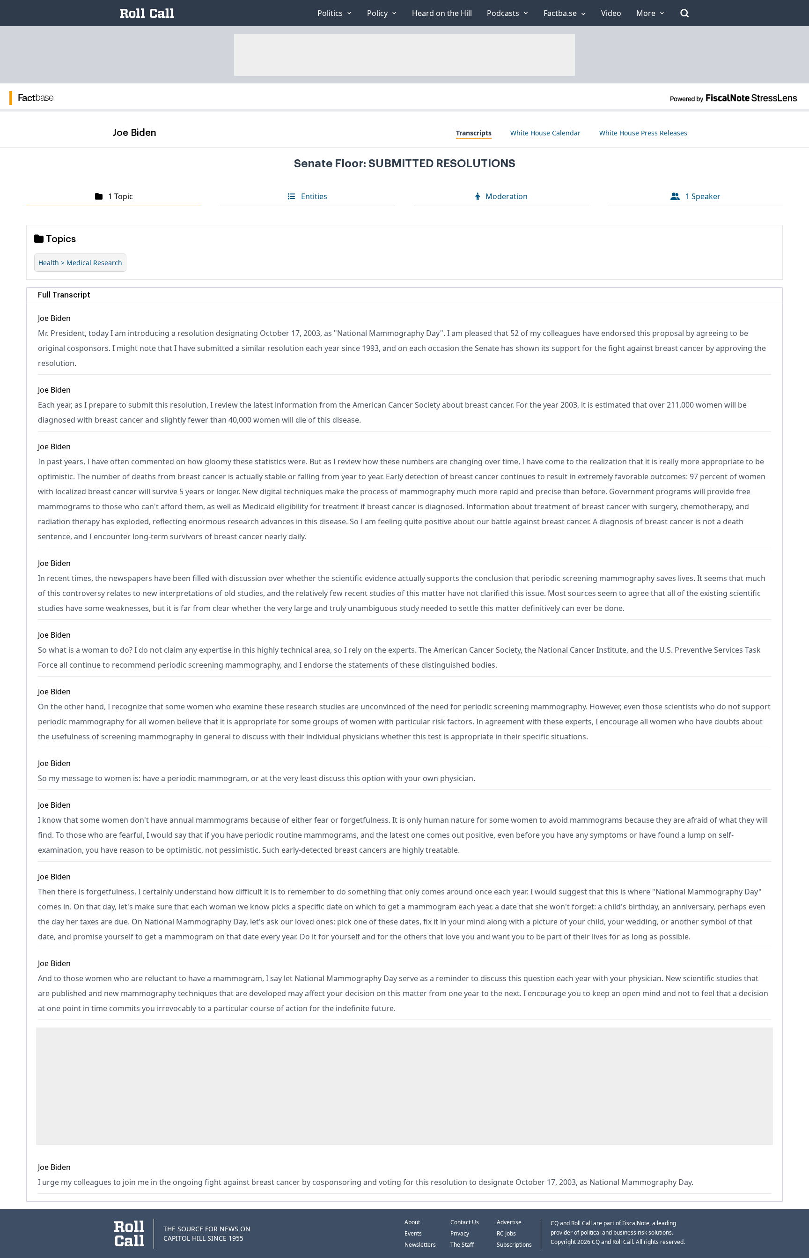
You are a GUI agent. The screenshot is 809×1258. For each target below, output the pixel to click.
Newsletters (420, 1245)
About (412, 1222)
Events (413, 1233)
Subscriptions (514, 1245)
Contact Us (464, 1222)
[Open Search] (684, 13)
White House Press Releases (643, 132)
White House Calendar (545, 132)
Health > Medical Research (80, 262)
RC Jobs (506, 1233)
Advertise (509, 1222)
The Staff (462, 1245)
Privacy (459, 1233)
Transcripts (474, 132)
